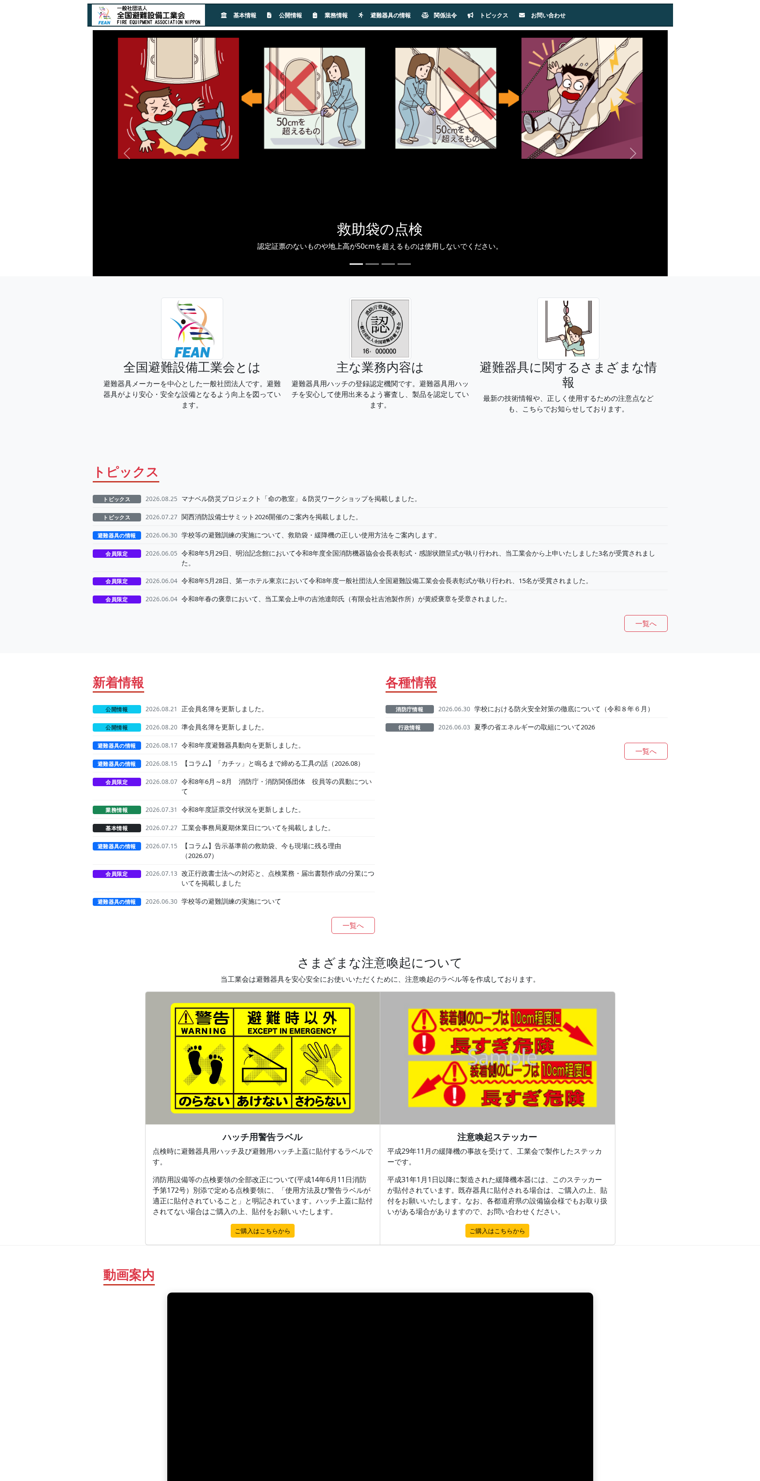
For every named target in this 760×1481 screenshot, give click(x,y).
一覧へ (646, 623)
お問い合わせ (548, 15)
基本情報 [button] (244, 15)
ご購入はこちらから (263, 1230)
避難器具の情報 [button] (390, 15)
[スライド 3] (388, 264)
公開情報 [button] (290, 15)
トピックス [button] (493, 15)
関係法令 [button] (445, 15)
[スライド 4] (404, 264)
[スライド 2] (372, 264)
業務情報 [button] (335, 15)
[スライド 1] (356, 264)
